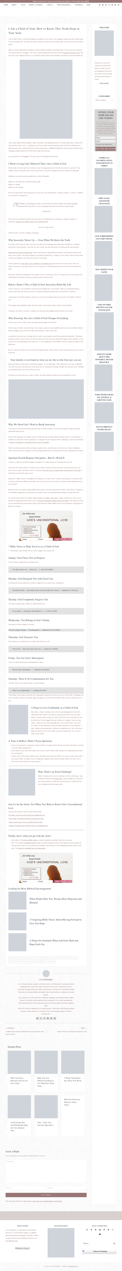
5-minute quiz (57, 779)
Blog (23, 5)
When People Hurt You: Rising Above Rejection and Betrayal (55, 900)
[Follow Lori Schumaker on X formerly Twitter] (40, 1018)
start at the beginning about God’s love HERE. (53, 501)
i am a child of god (52, 957)
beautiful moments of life (71, 53)
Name (8, 1188)
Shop (89, 5)
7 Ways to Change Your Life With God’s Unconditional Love (28, 826)
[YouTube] (112, 5)
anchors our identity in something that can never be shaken (29, 442)
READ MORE (104, 83)
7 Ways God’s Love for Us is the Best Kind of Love (25, 822)
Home (6, 5)
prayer (11, 961)
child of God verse (24, 957)
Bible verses (13, 957)
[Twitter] (109, 5)
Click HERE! (85, 1)
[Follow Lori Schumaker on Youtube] (47, 1018)
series (37, 961)
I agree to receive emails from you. (105, 144)
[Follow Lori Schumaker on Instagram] (44, 1018)
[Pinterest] (106, 5)
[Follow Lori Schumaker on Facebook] (37, 1018)
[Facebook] (99, 5)
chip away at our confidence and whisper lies (37, 263)
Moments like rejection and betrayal (20, 252)
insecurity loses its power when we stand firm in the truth (61, 470)
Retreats (79, 5)
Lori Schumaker (46, 980)
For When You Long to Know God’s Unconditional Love (26, 815)
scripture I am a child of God (24, 961)
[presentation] (19, 1062)
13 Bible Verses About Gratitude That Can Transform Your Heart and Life (25, 1031)
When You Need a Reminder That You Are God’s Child (19, 1080)
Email (50, 1188)
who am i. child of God (47, 961)
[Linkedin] (118, 5)
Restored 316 (73, 1266)
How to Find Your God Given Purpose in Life (72, 1029)
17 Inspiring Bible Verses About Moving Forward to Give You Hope (55, 921)
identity (63, 957)
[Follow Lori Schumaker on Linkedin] (51, 1018)
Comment (10, 1161)
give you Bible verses (30, 840)
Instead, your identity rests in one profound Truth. (31, 222)
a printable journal (29, 843)
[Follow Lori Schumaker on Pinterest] (54, 1018)
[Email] (115, 5)
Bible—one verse (51, 498)
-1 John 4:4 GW (46, 211)
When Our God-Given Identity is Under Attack (72, 1102)
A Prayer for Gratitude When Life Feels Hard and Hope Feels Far (53, 942)
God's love (35, 957)
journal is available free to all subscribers (32, 848)
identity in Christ (72, 957)
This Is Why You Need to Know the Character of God (25, 819)
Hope (43, 957)
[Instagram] (102, 5)
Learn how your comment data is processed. (47, 1201)
